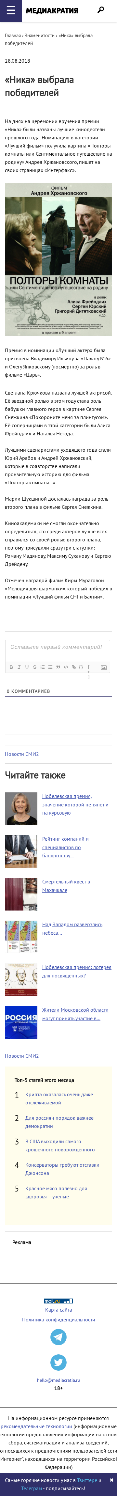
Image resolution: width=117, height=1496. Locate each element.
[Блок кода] (66, 667)
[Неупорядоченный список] (50, 667)
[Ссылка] (73, 667)
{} (81, 666)
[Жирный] (11, 667)
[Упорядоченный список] (42, 667)
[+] (89, 667)
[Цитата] (58, 667)
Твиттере (87, 1480)
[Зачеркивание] (34, 667)
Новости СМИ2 (22, 754)
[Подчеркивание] (27, 667)
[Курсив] (19, 667)
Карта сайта (58, 1310)
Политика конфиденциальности (58, 1320)
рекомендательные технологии (36, 1426)
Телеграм (31, 1488)
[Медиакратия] (52, 11)
